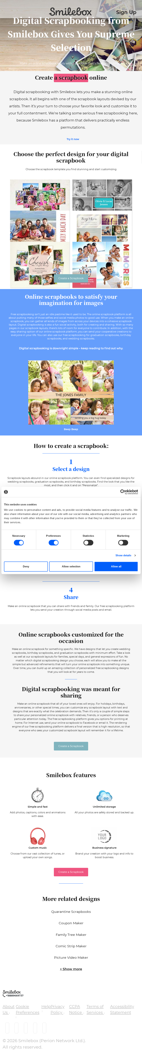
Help (46, 1006)
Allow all (116, 566)
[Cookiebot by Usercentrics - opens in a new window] (123, 491)
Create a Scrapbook (71, 278)
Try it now (73, 139)
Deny (26, 566)
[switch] (54, 542)
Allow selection (71, 566)
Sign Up (126, 12)
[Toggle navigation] (4, 9)
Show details (123, 555)
